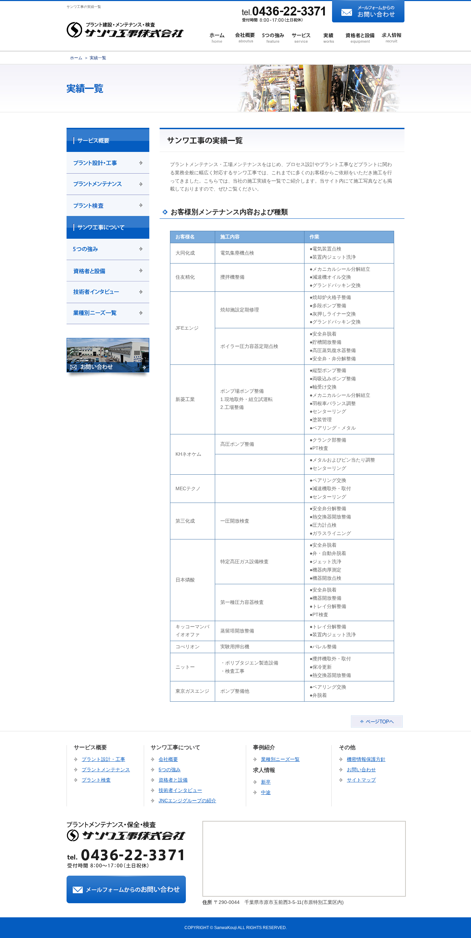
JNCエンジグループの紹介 (187, 800)
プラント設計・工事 (103, 759)
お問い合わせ (361, 769)
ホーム (76, 57)
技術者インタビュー (180, 790)
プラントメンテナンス (106, 769)
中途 (266, 792)
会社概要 (168, 759)
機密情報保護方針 (366, 759)
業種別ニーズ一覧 (280, 759)
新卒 (266, 782)
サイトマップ (361, 780)
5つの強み (170, 769)
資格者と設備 (173, 780)
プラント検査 (96, 780)
